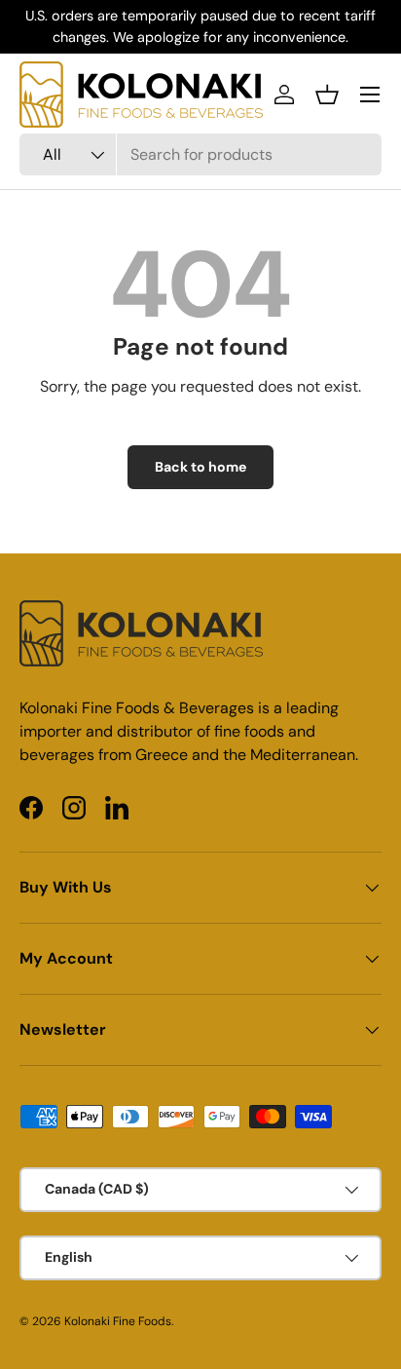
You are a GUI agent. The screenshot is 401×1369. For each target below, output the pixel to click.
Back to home (200, 466)
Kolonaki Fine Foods (117, 1321)
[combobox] (200, 154)
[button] (327, 94)
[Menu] (369, 94)
